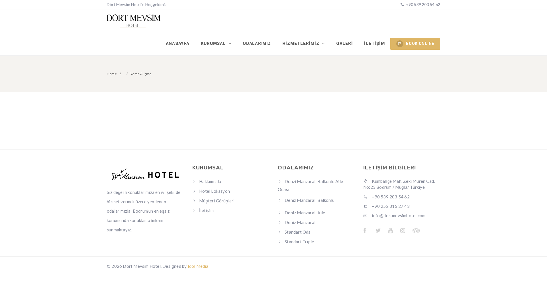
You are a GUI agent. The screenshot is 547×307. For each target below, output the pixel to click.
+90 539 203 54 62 (422, 4)
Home (112, 74)
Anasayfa (177, 43)
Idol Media (198, 266)
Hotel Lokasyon (214, 191)
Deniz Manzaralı (301, 222)
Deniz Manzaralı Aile (305, 212)
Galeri (344, 43)
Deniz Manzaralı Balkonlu (309, 200)
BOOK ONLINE (420, 43)
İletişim (374, 43)
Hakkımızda (210, 181)
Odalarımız (257, 43)
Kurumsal (214, 43)
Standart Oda (298, 232)
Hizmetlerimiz (301, 43)
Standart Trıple (299, 241)
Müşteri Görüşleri (216, 200)
